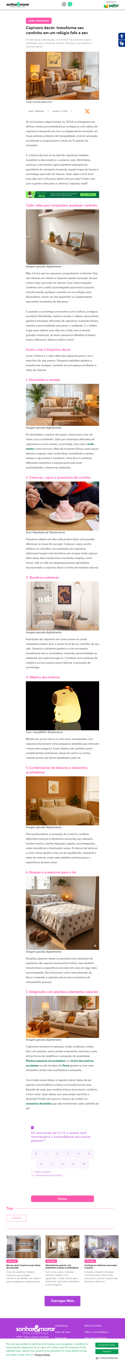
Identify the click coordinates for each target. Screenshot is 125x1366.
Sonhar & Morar (17, 4)
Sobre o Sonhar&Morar (96, 1332)
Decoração (42, 21)
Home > (32, 21)
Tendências (16, 1218)
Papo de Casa (62, 1332)
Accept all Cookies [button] (107, 1345)
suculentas (32, 1065)
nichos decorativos (81, 1061)
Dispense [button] (107, 1352)
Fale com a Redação (95, 1338)
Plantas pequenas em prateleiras (46, 1061)
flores (65, 1065)
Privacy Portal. (42, 1355)
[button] (106, 1358)
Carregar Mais (62, 1301)
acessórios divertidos (39, 1103)
